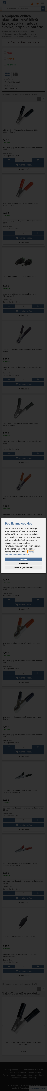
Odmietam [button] (23, 563)
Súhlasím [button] (23, 559)
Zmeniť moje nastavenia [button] (23, 567)
